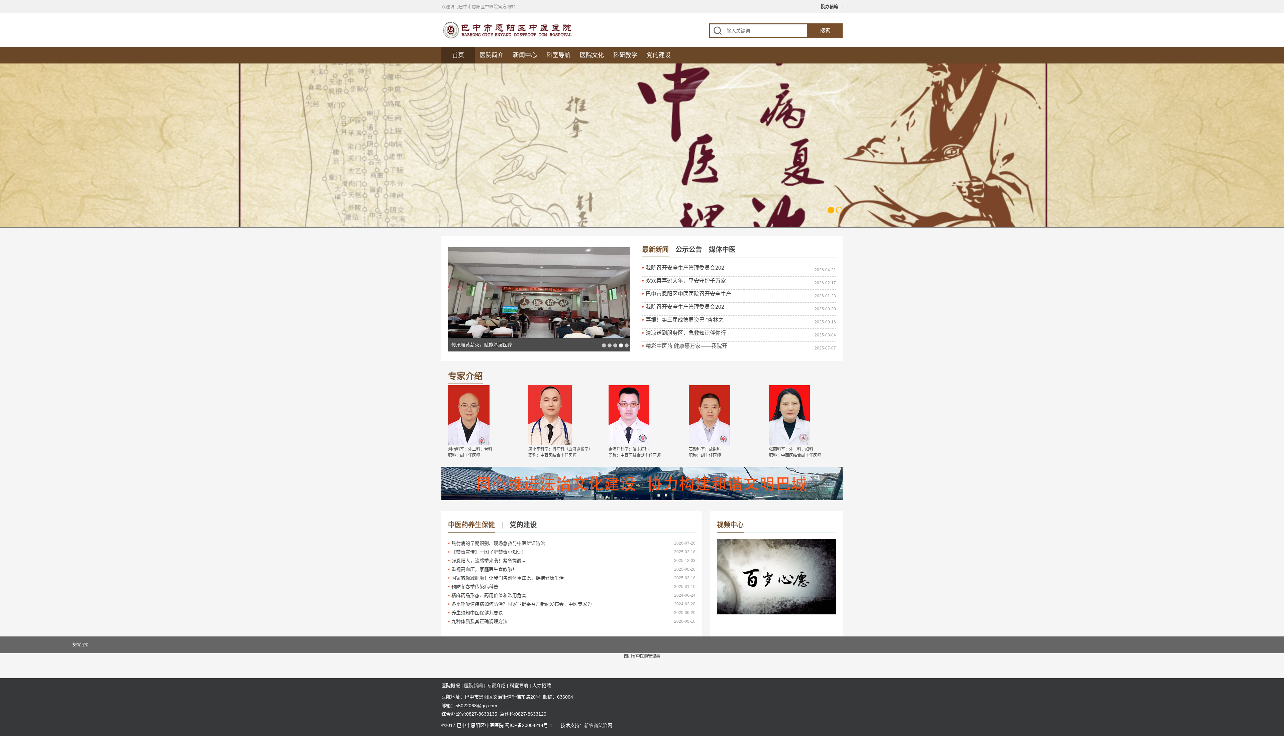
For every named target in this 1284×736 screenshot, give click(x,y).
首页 (458, 55)
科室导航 (558, 55)
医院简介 (491, 55)
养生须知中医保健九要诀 (477, 612)
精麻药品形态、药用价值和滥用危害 (488, 595)
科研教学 (625, 55)
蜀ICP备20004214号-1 (528, 725)
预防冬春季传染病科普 (474, 586)
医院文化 (592, 55)
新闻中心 (525, 55)
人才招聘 (541, 685)
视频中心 (730, 525)
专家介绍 (465, 376)
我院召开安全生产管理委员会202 (685, 268)
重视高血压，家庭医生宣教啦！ (484, 569)
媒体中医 (722, 249)
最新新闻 (655, 249)
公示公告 (688, 249)
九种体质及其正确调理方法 (479, 621)
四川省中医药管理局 (642, 656)
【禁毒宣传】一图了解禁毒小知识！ (488, 552)
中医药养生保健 (471, 525)
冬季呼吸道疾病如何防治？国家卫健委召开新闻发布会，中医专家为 (521, 604)
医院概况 (450, 685)
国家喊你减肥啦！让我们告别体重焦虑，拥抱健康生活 (507, 578)
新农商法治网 (598, 725)
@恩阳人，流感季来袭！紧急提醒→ (488, 560)
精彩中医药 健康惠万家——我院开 (686, 346)
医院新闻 (473, 685)
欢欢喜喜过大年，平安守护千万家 (686, 281)
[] (776, 597)
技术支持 (570, 725)
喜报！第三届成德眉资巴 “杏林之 (685, 320)
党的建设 (659, 55)
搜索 (825, 30)
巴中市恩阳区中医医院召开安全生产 (688, 294)
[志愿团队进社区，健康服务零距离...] (539, 292)
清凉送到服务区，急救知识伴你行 (686, 333)
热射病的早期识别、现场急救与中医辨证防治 (498, 543)
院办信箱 (829, 6)
